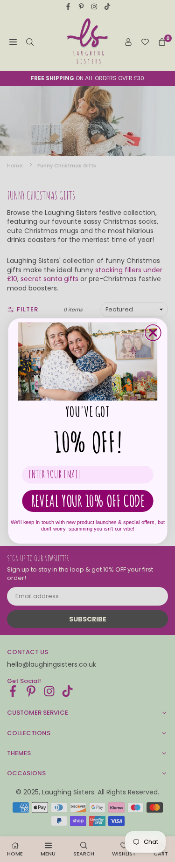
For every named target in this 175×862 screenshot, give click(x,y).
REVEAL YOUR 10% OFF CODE (87, 500)
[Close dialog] (153, 333)
